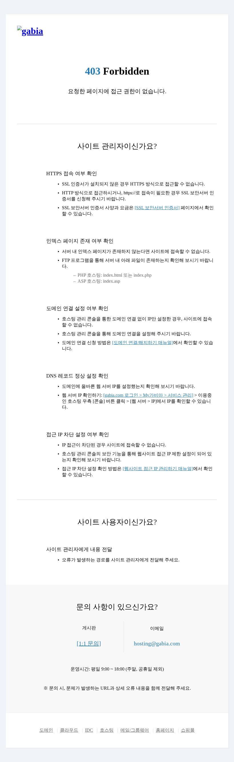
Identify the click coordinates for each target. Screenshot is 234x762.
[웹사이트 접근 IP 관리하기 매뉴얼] (158, 468)
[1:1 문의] (89, 643)
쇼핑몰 (188, 730)
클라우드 (69, 730)
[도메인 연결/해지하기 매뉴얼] (142, 342)
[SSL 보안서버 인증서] (157, 207)
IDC (89, 730)
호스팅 (107, 730)
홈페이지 (165, 730)
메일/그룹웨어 (134, 730)
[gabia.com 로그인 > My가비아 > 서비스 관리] (148, 395)
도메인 (46, 730)
